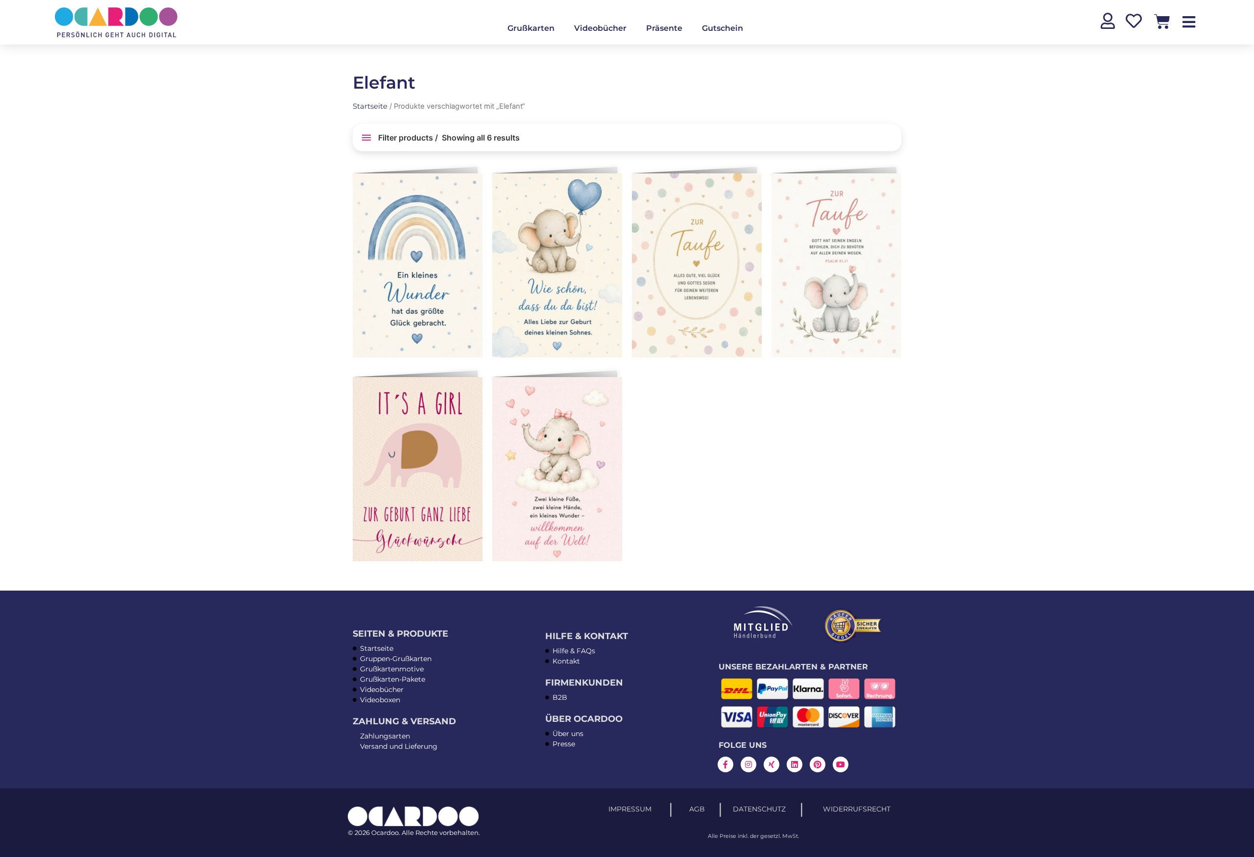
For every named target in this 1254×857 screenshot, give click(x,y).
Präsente (664, 28)
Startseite (370, 106)
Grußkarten (531, 28)
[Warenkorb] (1162, 21)
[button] (473, 184)
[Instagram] (748, 764)
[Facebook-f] (725, 764)
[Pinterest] (817, 764)
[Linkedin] (794, 764)
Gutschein (722, 28)
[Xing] (771, 764)
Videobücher (600, 28)
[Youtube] (840, 764)
